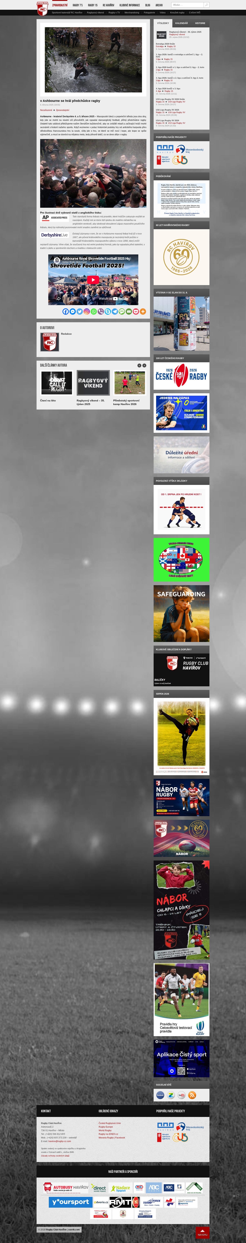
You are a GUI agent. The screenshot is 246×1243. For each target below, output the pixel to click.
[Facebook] (65, 311)
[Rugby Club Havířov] (42, 15)
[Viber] (101, 311)
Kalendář (181, 23)
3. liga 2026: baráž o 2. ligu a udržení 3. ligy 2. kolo (179, 78)
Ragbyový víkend (95, 12)
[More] (143, 311)
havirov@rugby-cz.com (59, 1141)
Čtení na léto (48, 400)
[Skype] (108, 311)
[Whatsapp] (94, 311)
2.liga (158, 70)
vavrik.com (74, 1229)
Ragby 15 (92, 5)
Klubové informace (130, 5)
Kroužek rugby (177, 12)
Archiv (159, 5)
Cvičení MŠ (194, 12)
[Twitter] (80, 311)
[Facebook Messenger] (73, 311)
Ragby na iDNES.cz (108, 1134)
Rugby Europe (106, 1127)
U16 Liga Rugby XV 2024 (167, 110)
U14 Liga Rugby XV (176, 123)
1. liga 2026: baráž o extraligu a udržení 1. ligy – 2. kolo (179, 55)
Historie (200, 23)
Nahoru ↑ (202, 1233)
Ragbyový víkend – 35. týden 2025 (185, 32)
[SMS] (122, 311)
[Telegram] (115, 311)
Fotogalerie (149, 12)
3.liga (158, 80)
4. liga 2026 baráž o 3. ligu (168, 88)
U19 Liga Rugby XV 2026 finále (170, 99)
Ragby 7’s (78, 5)
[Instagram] (87, 311)
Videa (163, 12)
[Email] (129, 311)
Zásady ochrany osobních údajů (55, 1156)
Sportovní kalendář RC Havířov (67, 12)
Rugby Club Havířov (56, 1229)
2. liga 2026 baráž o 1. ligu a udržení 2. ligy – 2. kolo (180, 67)
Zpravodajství (59, 5)
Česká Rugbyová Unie (110, 1123)
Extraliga (160, 46)
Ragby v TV (114, 12)
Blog (147, 5)
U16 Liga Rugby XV (176, 112)
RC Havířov (108, 5)
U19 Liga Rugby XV (176, 102)
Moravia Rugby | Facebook (112, 1137)
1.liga (158, 59)
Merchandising (132, 12)
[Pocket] (136, 311)
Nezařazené (46, 110)
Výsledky (163, 23)
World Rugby (105, 1130)
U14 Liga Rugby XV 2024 (167, 120)
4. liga (158, 91)
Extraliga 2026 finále (165, 44)
